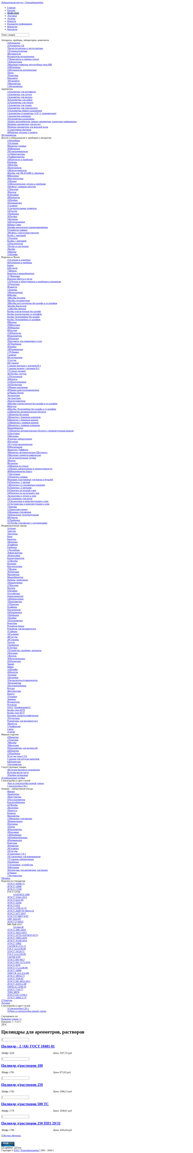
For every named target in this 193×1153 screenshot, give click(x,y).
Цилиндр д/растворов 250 (22, 1085)
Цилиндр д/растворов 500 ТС (25, 1104)
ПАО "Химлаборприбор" (27, 1150)
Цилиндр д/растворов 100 (22, 1065)
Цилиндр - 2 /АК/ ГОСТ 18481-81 (28, 1046)
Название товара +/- (11, 1019)
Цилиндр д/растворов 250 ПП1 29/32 (30, 1123)
